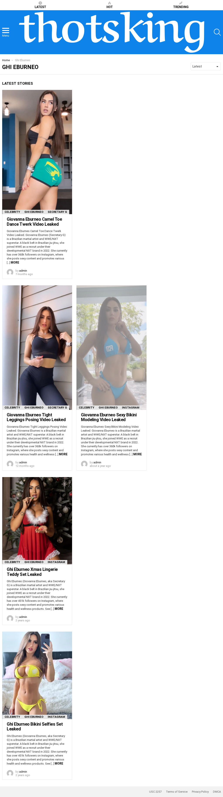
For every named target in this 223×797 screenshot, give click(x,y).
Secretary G (57, 212)
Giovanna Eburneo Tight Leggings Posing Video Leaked (36, 417)
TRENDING (181, 7)
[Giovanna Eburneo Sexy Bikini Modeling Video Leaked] (111, 347)
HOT (109, 7)
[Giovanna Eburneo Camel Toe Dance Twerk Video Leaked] (37, 152)
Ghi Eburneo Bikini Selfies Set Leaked (35, 726)
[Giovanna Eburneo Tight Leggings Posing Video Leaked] (37, 347)
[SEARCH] (217, 32)
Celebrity (12, 212)
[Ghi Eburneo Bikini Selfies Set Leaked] (37, 675)
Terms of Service (177, 791)
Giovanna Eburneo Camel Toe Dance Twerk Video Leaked (34, 222)
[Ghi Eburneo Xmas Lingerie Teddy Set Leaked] (37, 521)
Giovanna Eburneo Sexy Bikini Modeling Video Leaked (109, 417)
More (15, 262)
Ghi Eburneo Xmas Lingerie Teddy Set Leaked (32, 572)
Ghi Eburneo (33, 212)
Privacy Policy (200, 791)
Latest (40, 7)
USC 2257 (155, 791)
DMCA (217, 791)
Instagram (130, 407)
